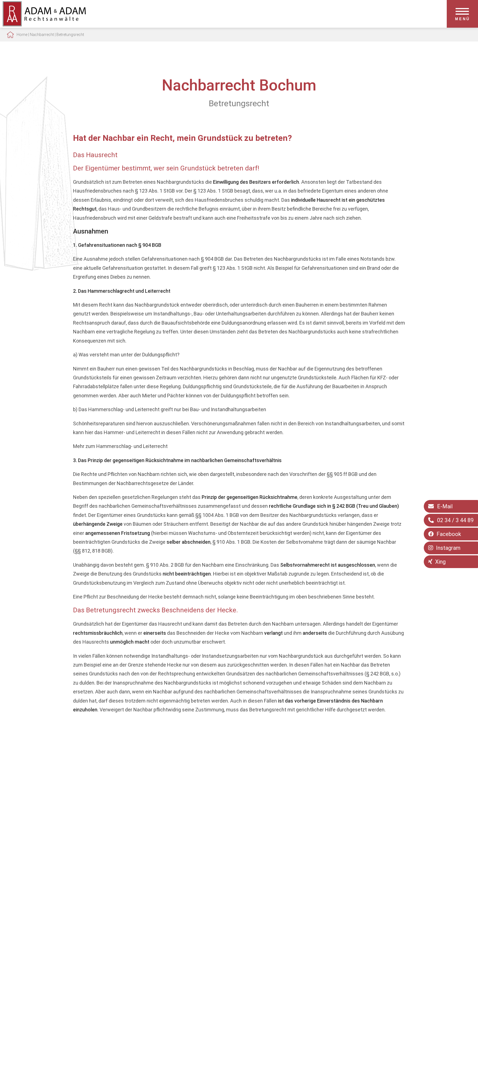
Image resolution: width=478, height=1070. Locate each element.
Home (22, 34)
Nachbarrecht (42, 34)
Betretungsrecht (70, 34)
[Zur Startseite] (44, 24)
